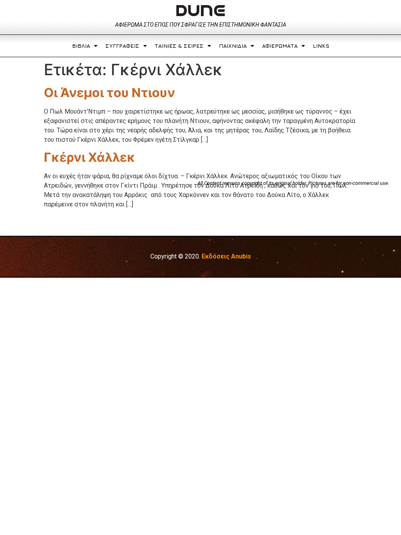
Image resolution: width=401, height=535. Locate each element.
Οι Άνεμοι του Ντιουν (109, 92)
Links (321, 45)
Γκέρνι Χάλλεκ (89, 157)
